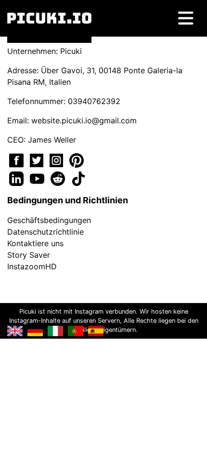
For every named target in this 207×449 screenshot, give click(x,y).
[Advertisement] (103, 158)
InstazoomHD (32, 266)
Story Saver (28, 255)
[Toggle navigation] (186, 18)
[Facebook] (17, 159)
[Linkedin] (17, 178)
